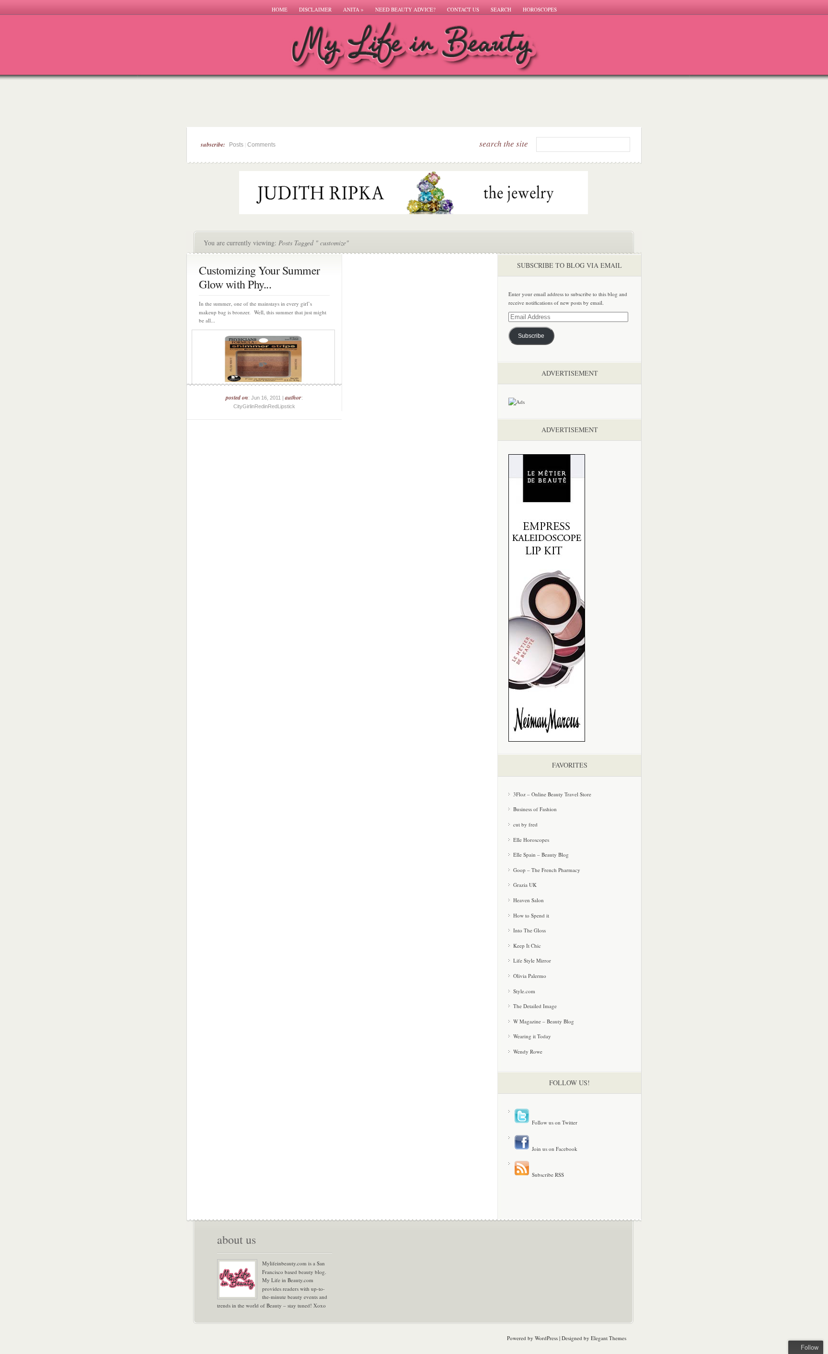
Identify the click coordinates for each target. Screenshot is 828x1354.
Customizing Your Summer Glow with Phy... (259, 277)
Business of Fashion (535, 809)
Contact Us (463, 9)
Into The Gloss (529, 930)
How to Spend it (531, 915)
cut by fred (525, 824)
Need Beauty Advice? (405, 9)
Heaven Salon (528, 900)
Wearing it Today (532, 1036)
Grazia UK (525, 884)
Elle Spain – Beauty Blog (541, 854)
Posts (236, 144)
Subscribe (531, 336)
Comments (261, 144)
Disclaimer (315, 9)
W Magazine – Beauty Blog (543, 1021)
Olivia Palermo (529, 975)
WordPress (546, 1338)
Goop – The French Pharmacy (546, 869)
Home (280, 9)
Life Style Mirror (532, 960)
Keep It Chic (527, 945)
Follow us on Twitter (553, 1122)
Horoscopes (540, 9)
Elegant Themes (608, 1338)
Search (501, 9)
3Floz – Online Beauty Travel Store (552, 794)
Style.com (524, 991)
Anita (353, 9)
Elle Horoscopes (531, 839)
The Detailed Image (535, 1006)
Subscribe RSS (547, 1174)
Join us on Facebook (553, 1148)
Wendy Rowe (527, 1051)
